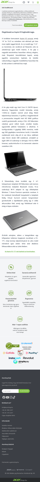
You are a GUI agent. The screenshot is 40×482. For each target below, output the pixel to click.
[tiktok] (14, 397)
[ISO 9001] (19, 353)
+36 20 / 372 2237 (7, 413)
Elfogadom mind (31, 25)
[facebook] (3, 397)
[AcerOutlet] (11, 470)
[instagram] (11, 397)
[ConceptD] (28, 470)
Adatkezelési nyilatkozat (9, 431)
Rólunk (4, 451)
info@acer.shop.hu (7, 407)
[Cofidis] (8, 353)
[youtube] (7, 397)
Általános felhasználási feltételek (12, 428)
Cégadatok (5, 454)
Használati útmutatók (8, 433)
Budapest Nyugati (7, 449)
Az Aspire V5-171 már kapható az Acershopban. (20, 251)
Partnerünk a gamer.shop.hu (10, 462)
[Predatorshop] (20, 470)
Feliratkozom (24, 391)
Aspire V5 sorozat (26, 38)
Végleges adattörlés (8, 439)
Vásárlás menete (7, 425)
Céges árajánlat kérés (8, 415)
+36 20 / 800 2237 (7, 410)
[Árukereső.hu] (26, 344)
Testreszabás (17, 25)
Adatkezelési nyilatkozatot (15, 19)
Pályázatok (5, 436)
